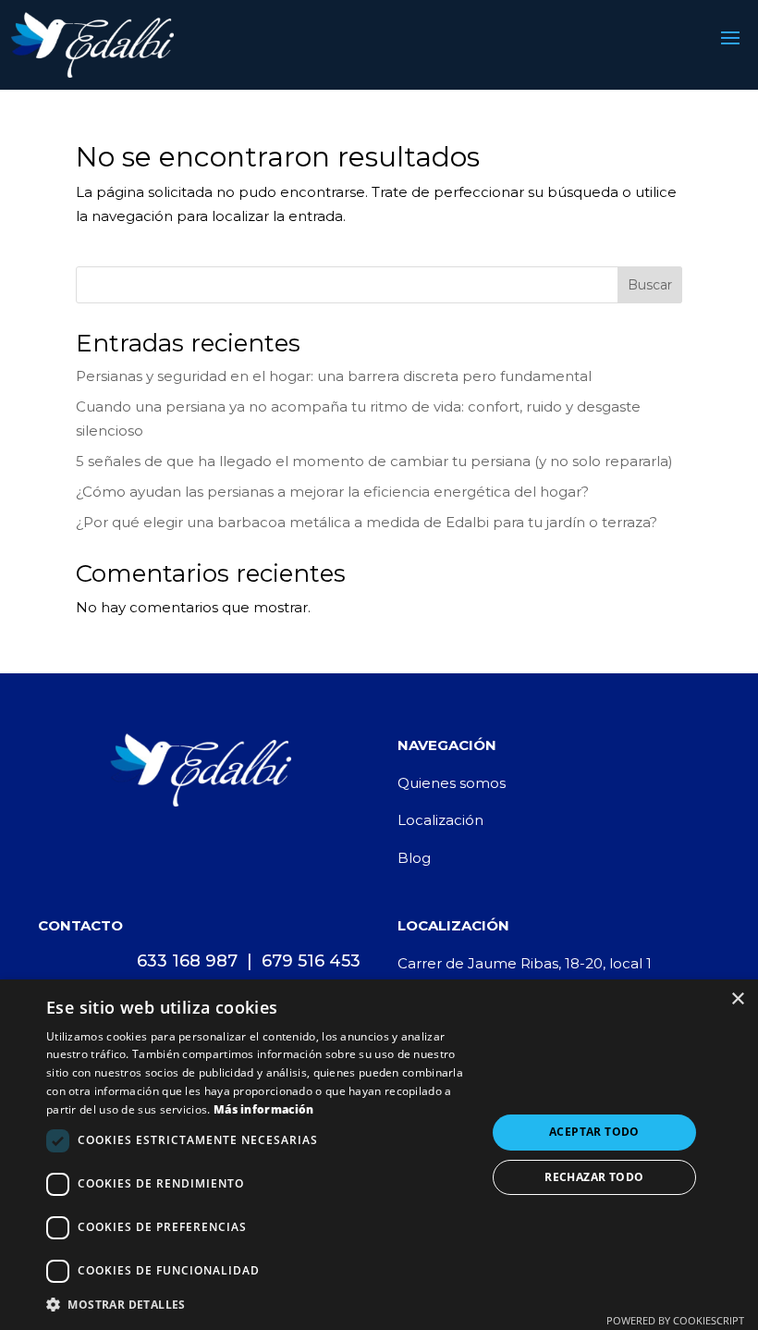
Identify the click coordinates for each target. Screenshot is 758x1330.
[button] (259, 1305)
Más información (264, 1109)
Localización (440, 820)
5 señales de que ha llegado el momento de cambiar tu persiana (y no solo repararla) (374, 461)
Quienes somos (451, 783)
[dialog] (379, 1154)
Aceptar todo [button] (594, 1131)
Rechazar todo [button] (593, 1177)
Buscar (650, 285)
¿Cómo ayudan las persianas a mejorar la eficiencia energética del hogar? (332, 491)
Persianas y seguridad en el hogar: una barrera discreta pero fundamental (334, 376)
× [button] (737, 999)
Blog (414, 858)
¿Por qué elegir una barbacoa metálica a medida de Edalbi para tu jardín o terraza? (366, 522)
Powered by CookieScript (675, 1320)
